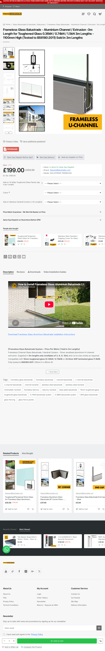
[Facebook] (19, 571)
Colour (5, 193)
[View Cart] (100, 14)
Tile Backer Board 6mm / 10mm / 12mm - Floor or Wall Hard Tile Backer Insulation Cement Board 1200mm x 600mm (27, 538)
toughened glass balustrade (15, 395)
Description (8, 272)
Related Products (11, 453)
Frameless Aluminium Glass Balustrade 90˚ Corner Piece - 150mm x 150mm (52, 498)
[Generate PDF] (52, 149)
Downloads (35, 272)
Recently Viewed (9, 529)
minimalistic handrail (12, 390)
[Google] (32, 571)
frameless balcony (31, 390)
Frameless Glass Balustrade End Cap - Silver (90, 498)
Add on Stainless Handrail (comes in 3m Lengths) (22, 202)
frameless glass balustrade (22, 380)
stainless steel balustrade (52, 385)
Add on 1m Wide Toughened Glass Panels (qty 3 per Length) (21, 183)
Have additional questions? (34, 141)
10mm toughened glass (89, 390)
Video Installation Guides (55, 272)
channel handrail (31, 385)
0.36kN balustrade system (65, 395)
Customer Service (79, 588)
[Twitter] (39, 571)
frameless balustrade (44, 380)
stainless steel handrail (75, 385)
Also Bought (27, 453)
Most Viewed (24, 529)
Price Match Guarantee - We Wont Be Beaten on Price (24, 212)
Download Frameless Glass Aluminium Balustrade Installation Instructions (41, 334)
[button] (9, 48)
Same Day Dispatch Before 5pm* (20, 157)
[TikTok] (12, 571)
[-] (4, 641)
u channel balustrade (84, 380)
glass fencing (9, 400)
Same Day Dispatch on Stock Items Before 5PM (21, 220)
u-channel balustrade (13, 385)
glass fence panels (26, 400)
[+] (14, 641)
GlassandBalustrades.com (60, 170)
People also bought (10, 228)
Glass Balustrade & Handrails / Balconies (29, 24)
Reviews (21, 272)
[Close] (101, 3)
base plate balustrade (68, 390)
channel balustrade (64, 380)
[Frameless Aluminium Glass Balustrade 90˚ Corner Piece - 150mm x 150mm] (55, 475)
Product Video (12, 141)
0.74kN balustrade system (40, 395)
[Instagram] (26, 571)
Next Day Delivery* (47, 157)
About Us (7, 588)
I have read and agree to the (24, 634)
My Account (42, 588)
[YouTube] (6, 571)
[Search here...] (94, 14)
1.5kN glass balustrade (89, 395)
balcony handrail (49, 390)
